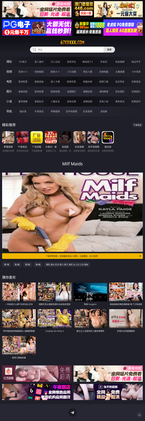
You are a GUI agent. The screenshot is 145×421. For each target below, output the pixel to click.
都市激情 (22, 101)
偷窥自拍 (22, 91)
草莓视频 (55, 111)
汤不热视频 (71, 111)
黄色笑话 (119, 101)
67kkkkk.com (72, 42)
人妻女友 (55, 101)
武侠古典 (71, 101)
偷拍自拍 (39, 81)
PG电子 (23, 61)
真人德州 (39, 61)
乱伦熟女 (119, 81)
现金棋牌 (119, 61)
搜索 (109, 49)
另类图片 (136, 91)
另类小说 (103, 101)
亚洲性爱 (22, 81)
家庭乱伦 (39, 101)
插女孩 (23, 111)
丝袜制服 (103, 71)
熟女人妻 (87, 71)
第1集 (6, 264)
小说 (9, 101)
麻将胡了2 (87, 61)
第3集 (27, 264)
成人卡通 (55, 81)
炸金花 (103, 61)
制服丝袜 (87, 81)
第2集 (17, 264)
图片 (9, 91)
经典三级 (103, 81)
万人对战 (55, 61)
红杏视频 (87, 111)
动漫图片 (71, 91)
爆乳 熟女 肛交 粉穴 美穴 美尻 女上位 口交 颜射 (67, 264)
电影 (9, 81)
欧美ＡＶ (55, 71)
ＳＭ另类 (136, 71)
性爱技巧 (136, 101)
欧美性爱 (71, 81)
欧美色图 (55, 91)
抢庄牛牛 (136, 61)
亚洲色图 (39, 91)
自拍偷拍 (39, 71)
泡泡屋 (103, 111)
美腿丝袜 (87, 91)
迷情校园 (87, 101)
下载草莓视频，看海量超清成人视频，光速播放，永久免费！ (72, 256)
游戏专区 (71, 61)
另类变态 (136, 81)
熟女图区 (119, 91)
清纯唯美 (103, 91)
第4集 (38, 264)
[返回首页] (139, 414)
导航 (9, 111)
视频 (9, 72)
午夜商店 (39, 111)
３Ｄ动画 (71, 71)
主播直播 (119, 71)
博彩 (9, 62)
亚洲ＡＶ (22, 71)
